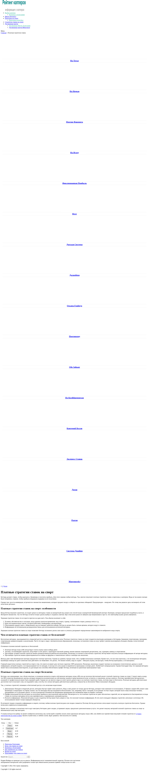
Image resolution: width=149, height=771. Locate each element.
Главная (3, 33)
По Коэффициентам (74, 398)
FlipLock (9, 736)
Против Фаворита (74, 122)
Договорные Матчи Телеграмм (19, 26)
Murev (10, 731)
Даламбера (75, 275)
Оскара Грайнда (74, 306)
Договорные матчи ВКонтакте (19, 27)
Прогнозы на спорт (11, 18)
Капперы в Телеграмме (13, 748)
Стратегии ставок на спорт (14, 22)
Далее (5, 586)
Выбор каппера (10, 13)
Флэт (74, 214)
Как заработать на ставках (14, 749)
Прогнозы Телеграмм (12, 744)
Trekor (10, 725)
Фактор (10, 734)
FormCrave (9, 728)
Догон (74, 489)
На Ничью (74, 91)
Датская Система (74, 244)
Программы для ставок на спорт (16, 753)
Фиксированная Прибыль (74, 183)
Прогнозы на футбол (16, 20)
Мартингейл (74, 581)
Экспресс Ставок (75, 459)
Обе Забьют (74, 367)
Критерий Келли (74, 428)
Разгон (74, 520)
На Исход (74, 152)
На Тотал (74, 61)
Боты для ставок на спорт (14, 746)
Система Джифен (74, 551)
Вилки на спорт (10, 751)
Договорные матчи (11, 24)
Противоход (74, 336)
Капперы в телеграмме (17, 15)
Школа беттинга (10, 16)
